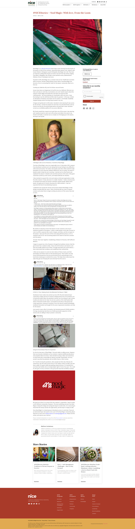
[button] (84, 108)
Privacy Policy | (45, 520)
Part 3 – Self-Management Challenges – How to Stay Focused (66, 466)
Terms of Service (51, 520)
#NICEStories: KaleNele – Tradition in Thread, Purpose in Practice (44, 466)
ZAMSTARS (105, 523)
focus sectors (59, 418)
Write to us (87, 74)
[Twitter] (102, 2)
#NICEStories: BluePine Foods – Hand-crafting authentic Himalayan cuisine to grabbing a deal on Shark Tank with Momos (91, 468)
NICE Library (94, 4)
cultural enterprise (46, 68)
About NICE (103, 4)
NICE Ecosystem (66, 4)
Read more (36, 481)
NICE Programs (76, 4)
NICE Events (86, 4)
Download (85, 82)
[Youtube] (98, 2)
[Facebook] (100, 2)
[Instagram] (106, 2)
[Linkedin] (104, 2)
